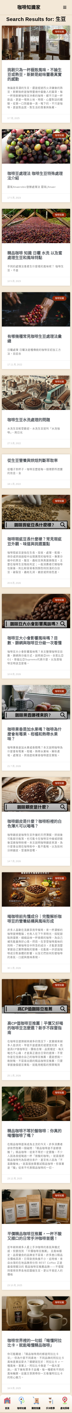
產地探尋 (64, 1408)
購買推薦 (36, 1408)
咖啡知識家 (28, 7)
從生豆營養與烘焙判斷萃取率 (32, 460)
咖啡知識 (21, 1408)
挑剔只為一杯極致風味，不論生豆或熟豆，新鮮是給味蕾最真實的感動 (34, 74)
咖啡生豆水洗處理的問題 (28, 420)
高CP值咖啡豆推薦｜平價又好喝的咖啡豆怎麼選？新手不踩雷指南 (35, 1028)
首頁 (7, 1408)
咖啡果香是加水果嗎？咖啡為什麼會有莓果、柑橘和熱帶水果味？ (34, 734)
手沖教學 (50, 1408)
